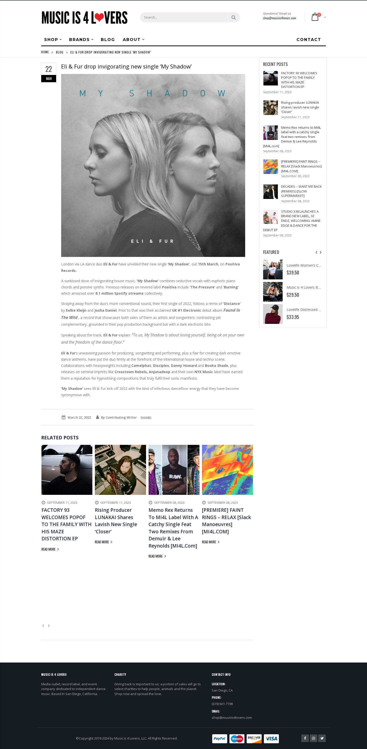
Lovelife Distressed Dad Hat (309, 309)
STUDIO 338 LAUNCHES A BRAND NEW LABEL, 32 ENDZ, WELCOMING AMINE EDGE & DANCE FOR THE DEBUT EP (292, 220)
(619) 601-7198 (222, 704)
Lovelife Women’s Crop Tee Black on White (322, 265)
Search (233, 17)
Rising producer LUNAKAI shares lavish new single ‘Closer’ (300, 107)
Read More (48, 549)
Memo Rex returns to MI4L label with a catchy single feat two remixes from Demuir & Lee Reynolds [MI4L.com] (292, 136)
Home (45, 52)
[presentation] (316, 252)
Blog (59, 52)
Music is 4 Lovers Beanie (307, 287)
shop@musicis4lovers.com (279, 18)
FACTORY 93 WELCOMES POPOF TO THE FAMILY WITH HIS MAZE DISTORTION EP (299, 80)
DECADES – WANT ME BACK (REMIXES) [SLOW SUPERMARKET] (301, 191)
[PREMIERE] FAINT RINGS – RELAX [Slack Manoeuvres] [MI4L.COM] (301, 166)
